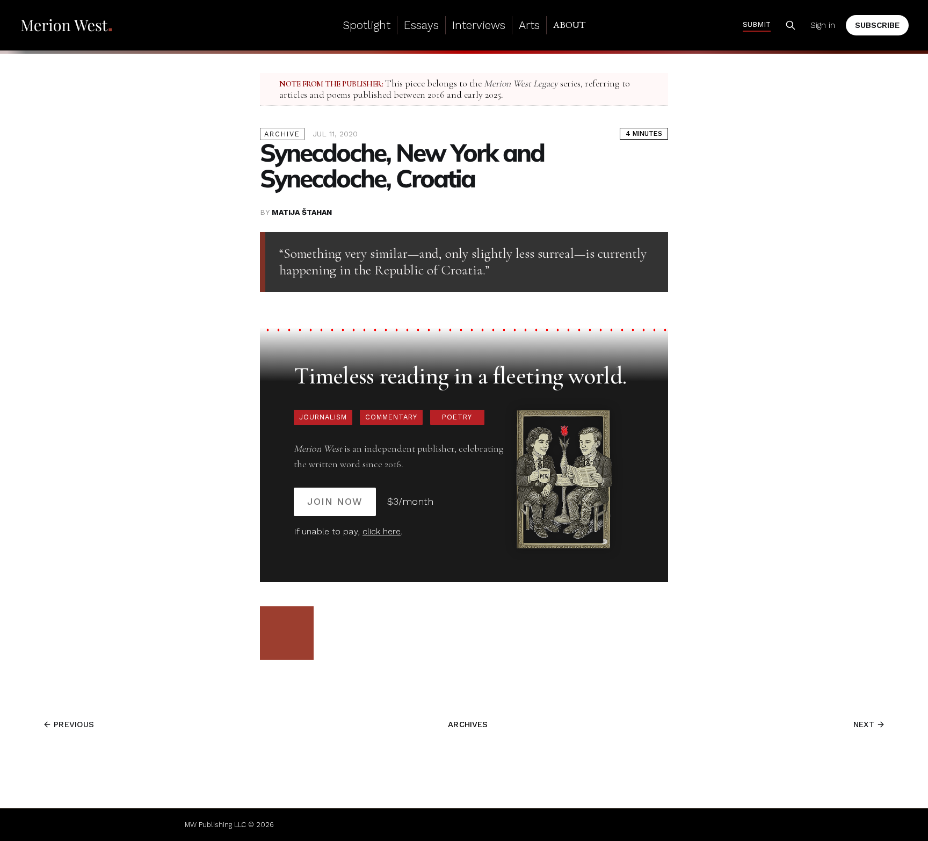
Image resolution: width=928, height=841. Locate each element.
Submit (757, 24)
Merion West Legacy (521, 83)
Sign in (822, 25)
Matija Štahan (302, 212)
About (569, 25)
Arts (529, 25)
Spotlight (366, 25)
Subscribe (877, 25)
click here (382, 531)
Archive (282, 134)
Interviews (478, 25)
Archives (468, 724)
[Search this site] (790, 25)
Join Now (335, 501)
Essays (421, 25)
